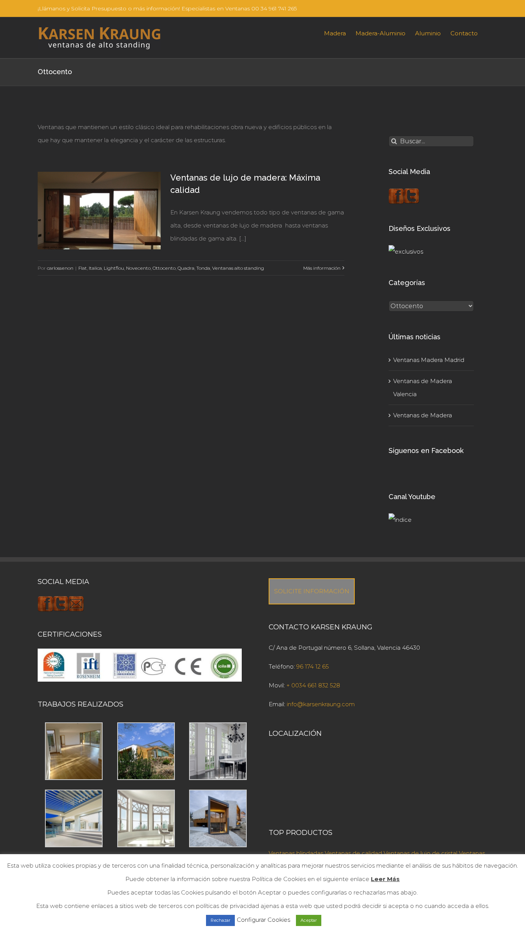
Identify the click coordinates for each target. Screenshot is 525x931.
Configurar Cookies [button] (263, 919)
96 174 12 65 (312, 666)
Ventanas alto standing (238, 268)
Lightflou (114, 268)
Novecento (138, 268)
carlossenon (60, 268)
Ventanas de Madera (422, 415)
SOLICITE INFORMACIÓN (311, 591)
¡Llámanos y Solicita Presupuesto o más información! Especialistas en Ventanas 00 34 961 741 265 (167, 8)
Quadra (186, 268)
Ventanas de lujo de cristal (420, 853)
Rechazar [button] (220, 920)
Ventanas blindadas (296, 853)
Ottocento (164, 268)
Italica (95, 268)
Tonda (203, 268)
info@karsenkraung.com (321, 704)
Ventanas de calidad (353, 853)
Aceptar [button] (309, 920)
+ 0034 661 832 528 (313, 685)
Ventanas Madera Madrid (428, 359)
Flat (82, 268)
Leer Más (385, 879)
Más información (322, 268)
